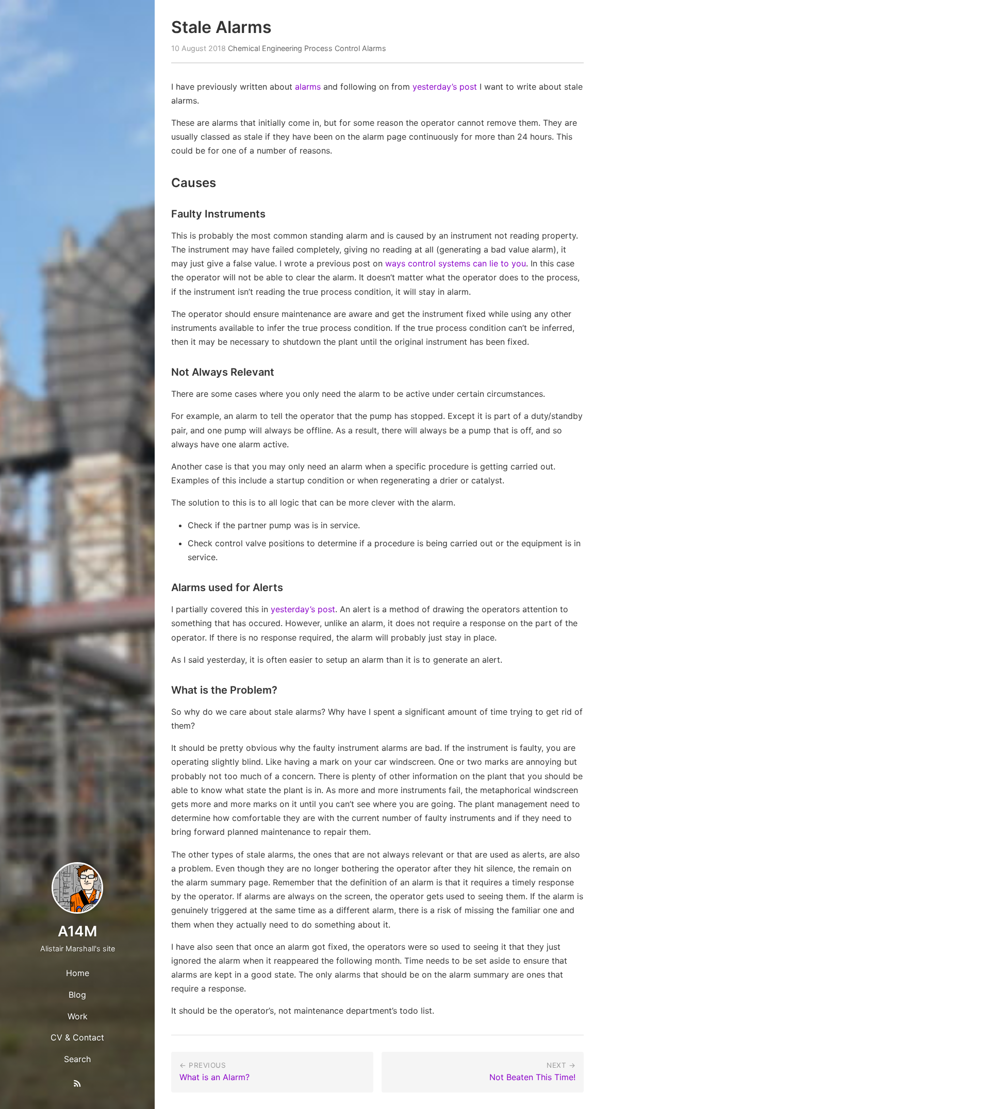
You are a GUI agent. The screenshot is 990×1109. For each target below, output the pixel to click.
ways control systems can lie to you (455, 263)
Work (78, 1016)
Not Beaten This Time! (532, 1077)
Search (77, 1059)
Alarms (374, 48)
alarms (308, 86)
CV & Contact (77, 1037)
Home (77, 973)
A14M (77, 931)
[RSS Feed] (77, 1085)
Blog (77, 994)
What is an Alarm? (214, 1077)
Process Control (332, 48)
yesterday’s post (444, 86)
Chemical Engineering (265, 48)
